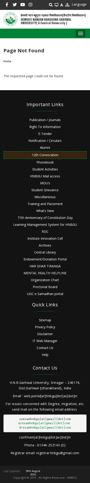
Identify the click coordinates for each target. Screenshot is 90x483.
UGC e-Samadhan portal (45, 294)
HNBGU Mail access (45, 176)
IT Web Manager (45, 341)
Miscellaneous (45, 197)
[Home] (10, 19)
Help (45, 354)
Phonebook (45, 162)
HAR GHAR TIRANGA (45, 266)
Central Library (45, 252)
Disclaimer (45, 334)
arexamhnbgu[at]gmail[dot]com (44, 423)
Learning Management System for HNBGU (45, 224)
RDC (45, 231)
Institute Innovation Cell (45, 238)
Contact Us (45, 348)
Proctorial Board (45, 287)
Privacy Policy (45, 327)
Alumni (45, 147)
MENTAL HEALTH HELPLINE (45, 273)
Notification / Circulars (45, 140)
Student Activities (45, 169)
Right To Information (45, 127)
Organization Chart (45, 280)
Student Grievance (45, 190)
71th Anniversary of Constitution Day (45, 217)
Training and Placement (45, 204)
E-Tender (45, 133)
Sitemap (45, 320)
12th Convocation (45, 155)
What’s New (45, 211)
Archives (45, 245)
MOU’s (45, 183)
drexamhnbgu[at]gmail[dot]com (45, 427)
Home (7, 61)
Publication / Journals (45, 120)
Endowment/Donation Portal (45, 259)
